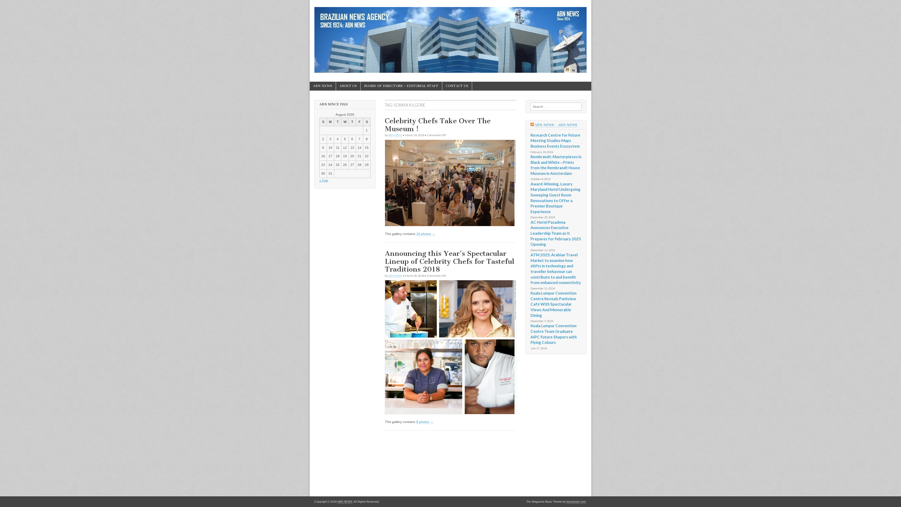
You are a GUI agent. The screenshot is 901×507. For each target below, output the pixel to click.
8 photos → (424, 422)
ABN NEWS (322, 86)
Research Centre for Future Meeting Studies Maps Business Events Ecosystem (555, 141)
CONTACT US (457, 86)
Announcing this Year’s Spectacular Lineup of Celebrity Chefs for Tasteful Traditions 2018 (449, 261)
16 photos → (425, 234)
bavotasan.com (576, 501)
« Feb (323, 180)
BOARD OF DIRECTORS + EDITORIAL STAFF (401, 86)
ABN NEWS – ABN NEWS (556, 125)
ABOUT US (348, 86)
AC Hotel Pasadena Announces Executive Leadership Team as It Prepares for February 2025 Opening (556, 233)
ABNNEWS (395, 135)
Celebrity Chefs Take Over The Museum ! (438, 125)
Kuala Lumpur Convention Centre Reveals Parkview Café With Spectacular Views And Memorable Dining (553, 304)
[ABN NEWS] (450, 37)
